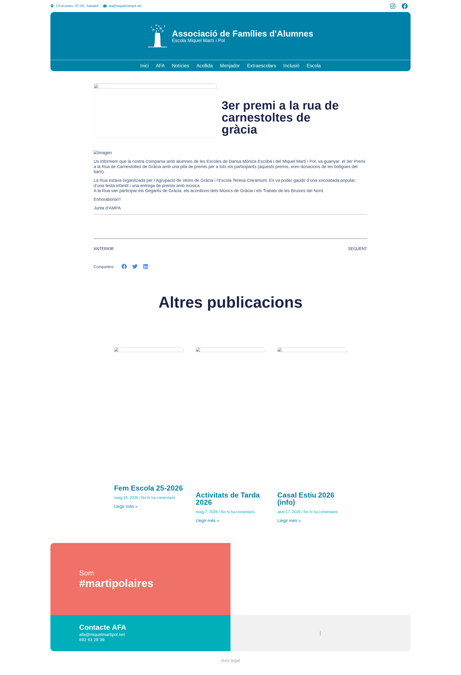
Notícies (180, 65)
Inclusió (291, 65)
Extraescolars (261, 65)
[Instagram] (393, 6)
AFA (160, 65)
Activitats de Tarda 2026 (228, 498)
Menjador (230, 65)
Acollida (204, 65)
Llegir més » (126, 506)
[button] (124, 266)
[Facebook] (405, 6)
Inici (144, 65)
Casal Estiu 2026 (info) (305, 498)
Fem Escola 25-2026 (148, 488)
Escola (314, 65)
